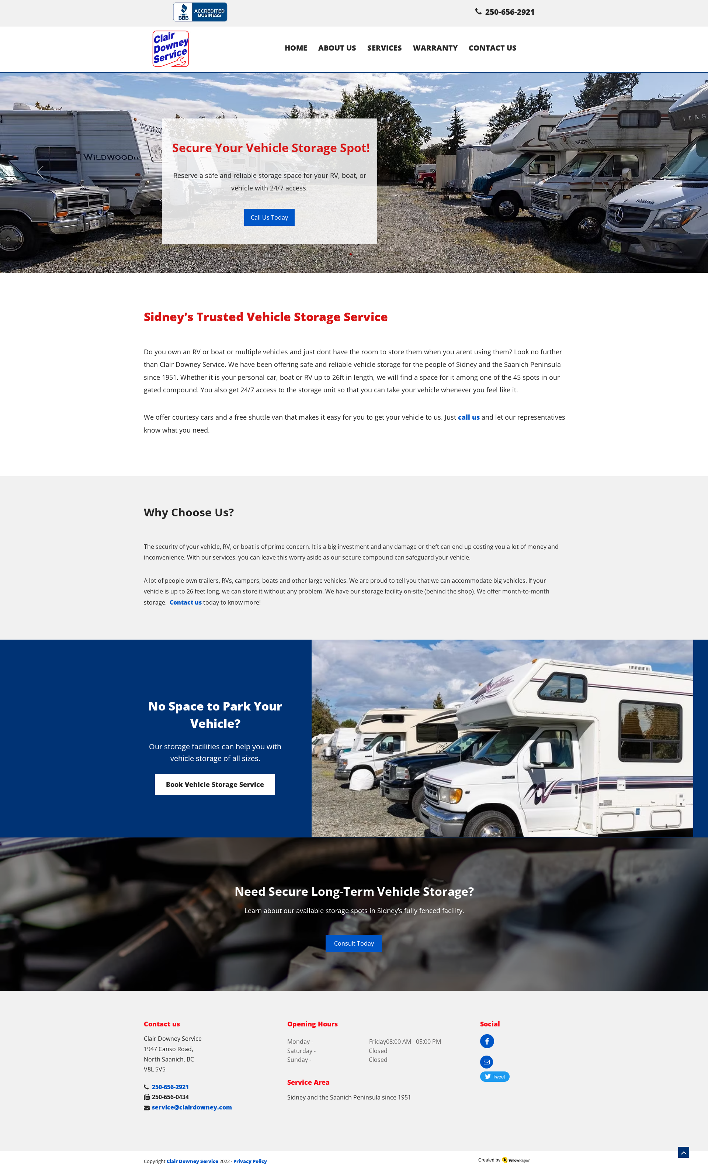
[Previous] (40, 173)
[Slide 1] (351, 254)
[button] (486, 1062)
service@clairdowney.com (192, 1107)
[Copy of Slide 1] (357, 254)
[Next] (667, 173)
